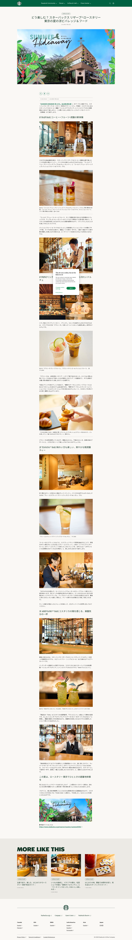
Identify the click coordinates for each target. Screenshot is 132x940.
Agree (71, 288)
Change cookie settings (60, 288)
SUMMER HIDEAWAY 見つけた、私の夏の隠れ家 (56, 104)
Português (69, 930)
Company (58, 915)
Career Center (69, 915)
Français (19, 928)
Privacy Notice (59, 292)
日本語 (101, 925)
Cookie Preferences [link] (49, 937)
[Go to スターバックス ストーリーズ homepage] (19, 3)
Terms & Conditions (34, 937)
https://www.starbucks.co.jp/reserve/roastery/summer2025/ (60, 827)
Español (69, 928)
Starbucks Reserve (83, 915)
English (19, 925)
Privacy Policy (21, 937)
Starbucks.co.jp (45, 915)
